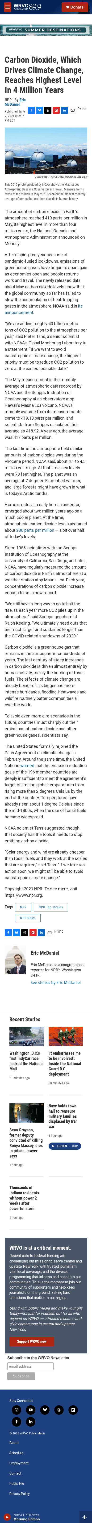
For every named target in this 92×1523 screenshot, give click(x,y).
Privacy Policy (19, 1494)
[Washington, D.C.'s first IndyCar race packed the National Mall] (26, 1036)
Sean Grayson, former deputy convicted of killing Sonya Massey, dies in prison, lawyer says (26, 1142)
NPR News (28, 918)
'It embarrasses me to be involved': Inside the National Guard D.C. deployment (65, 1064)
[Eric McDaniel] (15, 960)
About (14, 1443)
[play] (7, 1517)
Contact (15, 1473)
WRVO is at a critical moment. (40, 1248)
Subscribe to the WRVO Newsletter (38, 1358)
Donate (77, 7)
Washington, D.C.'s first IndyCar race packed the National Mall (26, 1061)
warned (27, 765)
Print (81, 108)
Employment (19, 1463)
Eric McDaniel (15, 102)
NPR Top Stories (51, 907)
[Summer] (46, 30)
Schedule (16, 1453)
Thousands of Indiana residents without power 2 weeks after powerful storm (24, 1198)
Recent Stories (24, 1019)
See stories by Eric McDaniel (56, 982)
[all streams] (85, 1517)
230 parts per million (35, 530)
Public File (16, 1483)
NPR (23, 907)
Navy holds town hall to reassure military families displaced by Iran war (63, 1116)
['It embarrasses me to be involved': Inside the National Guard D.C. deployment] (66, 1036)
